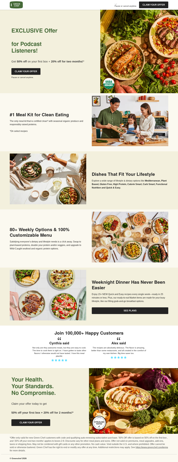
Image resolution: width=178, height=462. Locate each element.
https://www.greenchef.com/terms (152, 447)
